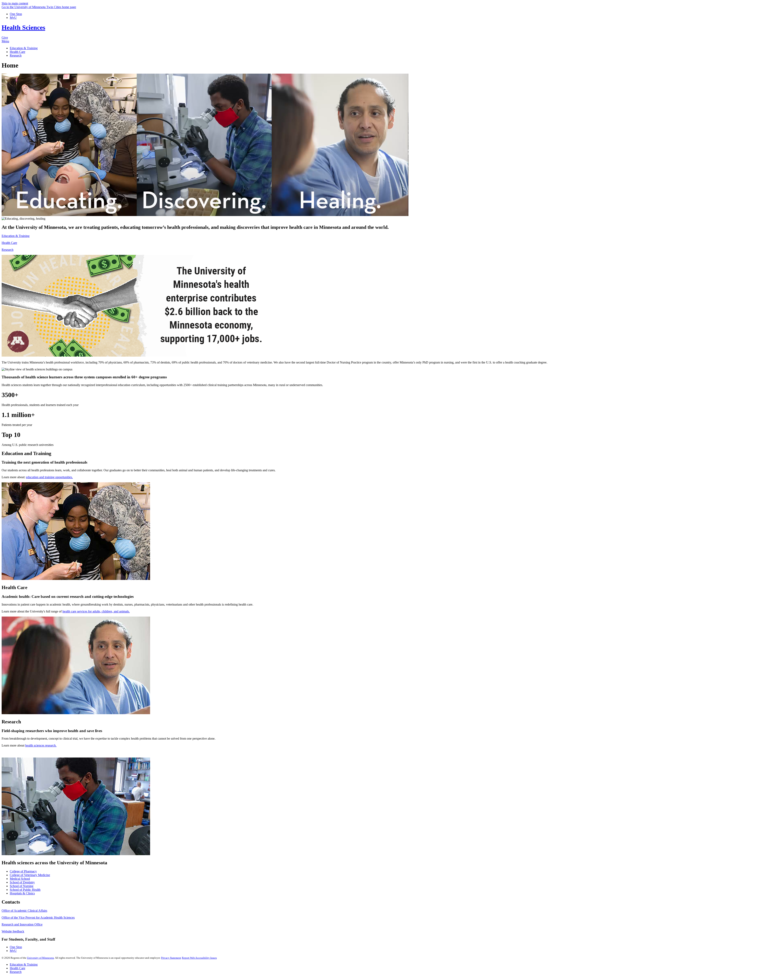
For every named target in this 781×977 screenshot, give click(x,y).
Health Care (9, 243)
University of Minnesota (40, 957)
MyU (13, 17)
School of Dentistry (22, 882)
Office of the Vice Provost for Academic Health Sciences (38, 917)
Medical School (20, 878)
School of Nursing (21, 886)
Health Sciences (23, 27)
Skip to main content (15, 3)
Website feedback (13, 931)
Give (5, 37)
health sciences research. (41, 745)
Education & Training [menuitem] (24, 48)
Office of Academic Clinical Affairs (24, 910)
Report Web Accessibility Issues (199, 957)
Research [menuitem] (16, 55)
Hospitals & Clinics (22, 893)
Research (7, 249)
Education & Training (15, 236)
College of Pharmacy (23, 871)
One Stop (16, 14)
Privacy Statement (171, 957)
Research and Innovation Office (22, 924)
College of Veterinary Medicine (30, 875)
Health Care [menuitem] (17, 51)
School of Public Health (25, 889)
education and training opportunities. (49, 477)
